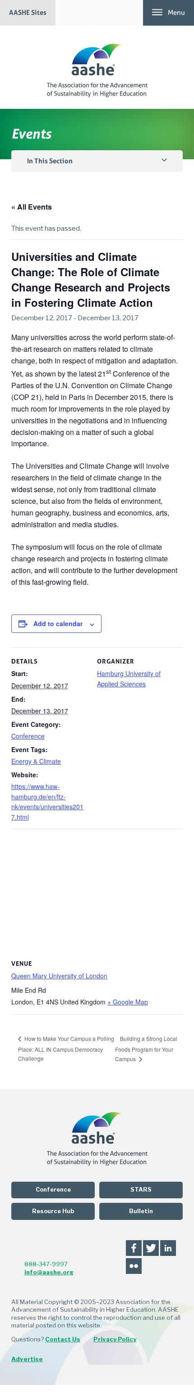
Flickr (134, 1266)
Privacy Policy (114, 1339)
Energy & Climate (36, 761)
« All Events (31, 207)
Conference (28, 735)
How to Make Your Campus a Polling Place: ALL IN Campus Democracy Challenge (66, 1048)
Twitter (151, 1248)
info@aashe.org (49, 1272)
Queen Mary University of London (59, 975)
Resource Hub (53, 1211)
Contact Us (62, 1339)
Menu (176, 13)
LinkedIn (168, 1248)
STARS (141, 1189)
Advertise (27, 1359)
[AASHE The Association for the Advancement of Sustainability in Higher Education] (97, 67)
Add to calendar (58, 623)
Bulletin (141, 1211)
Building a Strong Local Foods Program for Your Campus (146, 1048)
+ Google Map (127, 1001)
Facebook (134, 1248)
